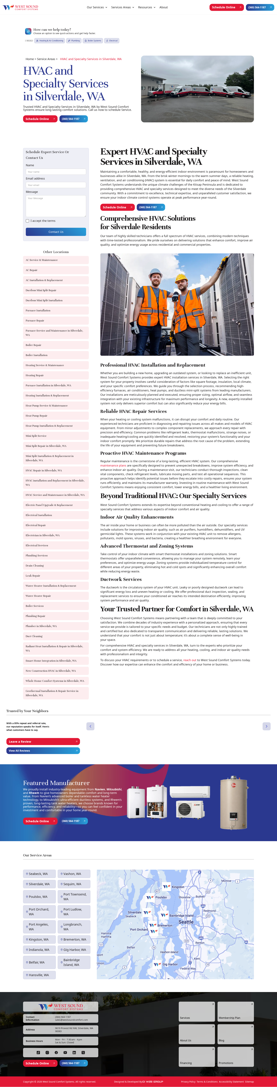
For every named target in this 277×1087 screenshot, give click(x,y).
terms (51, 221)
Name (30, 165)
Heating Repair (35, 375)
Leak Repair (33, 575)
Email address (35, 178)
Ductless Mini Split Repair (41, 290)
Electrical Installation (39, 515)
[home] (20, 7)
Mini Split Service (36, 436)
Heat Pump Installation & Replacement (49, 425)
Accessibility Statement (231, 1081)
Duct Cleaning (34, 636)
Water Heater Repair (38, 596)
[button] (97, 7)
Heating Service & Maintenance (45, 365)
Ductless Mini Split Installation (44, 300)
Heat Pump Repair (36, 415)
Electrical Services (37, 545)
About (163, 7)
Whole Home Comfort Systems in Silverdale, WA (55, 681)
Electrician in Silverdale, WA (43, 535)
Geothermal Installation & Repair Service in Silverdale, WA (52, 693)
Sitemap (249, 1081)
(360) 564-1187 (63, 1017)
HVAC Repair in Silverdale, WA (44, 470)
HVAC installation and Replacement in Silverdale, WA (55, 483)
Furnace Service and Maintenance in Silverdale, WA (54, 333)
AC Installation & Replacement (44, 280)
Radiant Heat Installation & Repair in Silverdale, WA (54, 648)
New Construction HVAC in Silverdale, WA (51, 671)
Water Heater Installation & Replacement (51, 585)
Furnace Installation (38, 310)
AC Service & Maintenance (42, 260)
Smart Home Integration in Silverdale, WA (51, 660)
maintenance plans (113, 465)
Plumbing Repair (35, 616)
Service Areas (46, 59)
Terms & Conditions (207, 1081)
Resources (145, 7)
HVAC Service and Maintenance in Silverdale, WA (55, 495)
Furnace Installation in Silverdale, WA (48, 385)
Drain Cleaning (35, 565)
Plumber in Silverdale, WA (41, 626)
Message (32, 192)
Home (30, 59)
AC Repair (32, 270)
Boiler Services (35, 606)
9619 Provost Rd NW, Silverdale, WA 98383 (74, 1030)
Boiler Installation (36, 355)
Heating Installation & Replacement (47, 395)
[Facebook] (38, 1052)
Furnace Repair (35, 320)
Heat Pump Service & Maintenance (47, 405)
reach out (189, 660)
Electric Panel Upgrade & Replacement (49, 505)
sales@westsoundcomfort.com (71, 1019)
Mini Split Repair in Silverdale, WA (46, 446)
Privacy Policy (188, 1081)
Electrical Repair (36, 525)
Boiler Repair (33, 345)
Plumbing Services (37, 555)
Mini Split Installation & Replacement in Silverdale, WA (50, 458)
